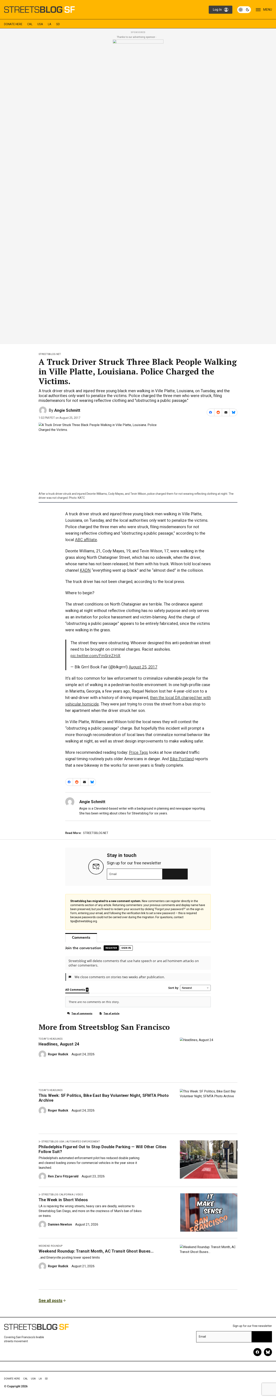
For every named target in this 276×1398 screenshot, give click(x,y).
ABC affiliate (86, 539)
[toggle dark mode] (244, 9)
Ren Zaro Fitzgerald (63, 1176)
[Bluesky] (268, 1352)
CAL (30, 24)
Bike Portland (182, 758)
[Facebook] (257, 1352)
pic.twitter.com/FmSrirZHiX (95, 655)
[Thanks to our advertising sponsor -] (138, 190)
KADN (85, 570)
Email (113, 874)
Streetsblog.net (50, 354)
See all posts (50, 1300)
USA (40, 24)
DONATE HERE (13, 24)
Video (79, 1194)
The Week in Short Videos (63, 1199)
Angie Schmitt (67, 410)
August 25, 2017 (143, 667)
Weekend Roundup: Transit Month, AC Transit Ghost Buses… (96, 1251)
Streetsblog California (57, 1194)
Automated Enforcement (83, 1141)
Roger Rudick (58, 1054)
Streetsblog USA (52, 1141)
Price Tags (138, 752)
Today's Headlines (50, 1039)
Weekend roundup (51, 1246)
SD (58, 24)
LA (49, 24)
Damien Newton (60, 1224)
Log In (217, 9)
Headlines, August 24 (59, 1044)
